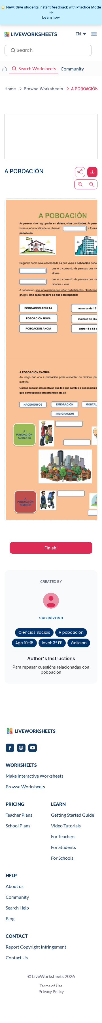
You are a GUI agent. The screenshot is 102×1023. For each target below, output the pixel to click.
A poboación (71, 632)
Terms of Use (51, 985)
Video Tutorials (66, 825)
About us (15, 886)
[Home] (31, 34)
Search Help (17, 907)
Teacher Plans (19, 814)
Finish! (51, 547)
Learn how (51, 17)
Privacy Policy (51, 991)
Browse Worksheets (25, 786)
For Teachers (63, 836)
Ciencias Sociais (34, 632)
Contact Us (17, 957)
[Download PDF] (92, 172)
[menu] (94, 34)
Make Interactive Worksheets (34, 775)
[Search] (11, 50)
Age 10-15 (24, 643)
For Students (63, 847)
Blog (10, 918)
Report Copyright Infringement (36, 946)
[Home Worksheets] (4, 68)
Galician (79, 643)
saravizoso (51, 617)
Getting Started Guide (72, 814)
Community (17, 897)
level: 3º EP (52, 643)
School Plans (18, 825)
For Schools (62, 858)
